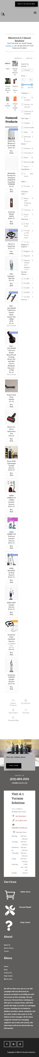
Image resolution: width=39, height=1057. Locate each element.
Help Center (25, 923)
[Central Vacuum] (15, 81)
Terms (6, 951)
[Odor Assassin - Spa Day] (11, 264)
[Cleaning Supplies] (15, 98)
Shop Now (13, 765)
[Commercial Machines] (8, 81)
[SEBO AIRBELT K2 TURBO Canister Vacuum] (11, 486)
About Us (7, 945)
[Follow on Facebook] (7, 1044)
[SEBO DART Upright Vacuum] (11, 593)
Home (6, 966)
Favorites (25, 713)
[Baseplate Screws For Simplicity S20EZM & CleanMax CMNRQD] (11, 164)
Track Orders (13, 713)
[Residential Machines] (15, 63)
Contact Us (8, 973)
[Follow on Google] (13, 1044)
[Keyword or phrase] (22, 70)
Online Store (25, 892)
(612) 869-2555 (21, 820)
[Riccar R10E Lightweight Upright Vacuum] (11, 452)
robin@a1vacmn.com (19, 783)
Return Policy (8, 948)
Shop (5, 970)
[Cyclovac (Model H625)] (11, 202)
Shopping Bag (13, 720)
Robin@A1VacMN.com (19, 828)
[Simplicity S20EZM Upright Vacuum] (11, 666)
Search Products (13, 704)
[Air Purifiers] (8, 98)
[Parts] (8, 63)
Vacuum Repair (25, 907)
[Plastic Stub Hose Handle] (11, 386)
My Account (25, 703)
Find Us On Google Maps (26, 4)
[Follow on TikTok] (20, 1044)
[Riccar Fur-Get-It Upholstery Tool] (11, 418)
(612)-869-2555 (19, 779)
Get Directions (20, 816)
